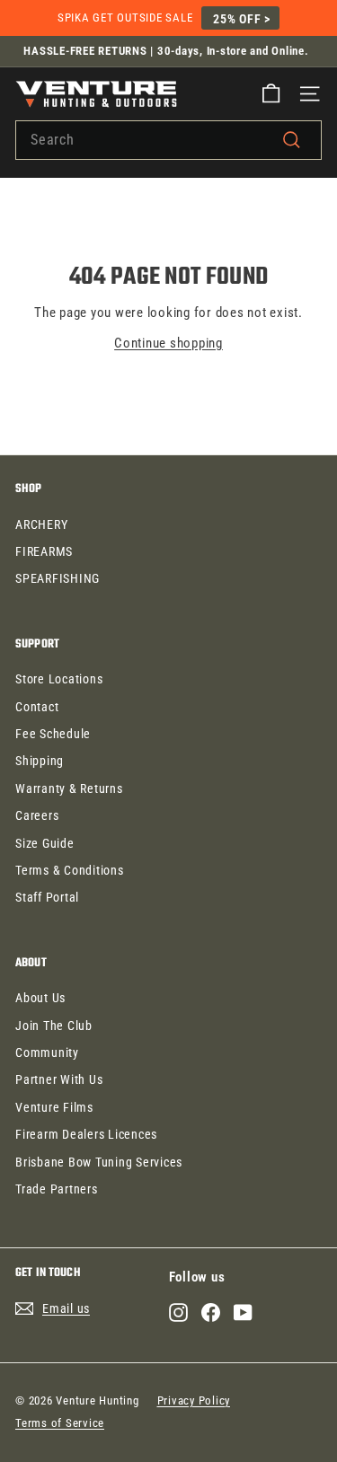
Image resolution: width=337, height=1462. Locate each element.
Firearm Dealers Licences (86, 1134)
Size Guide (45, 843)
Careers (36, 815)
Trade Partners (56, 1189)
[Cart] (271, 93)
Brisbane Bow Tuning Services (98, 1162)
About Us (40, 998)
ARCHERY (41, 524)
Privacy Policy (194, 1400)
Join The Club (54, 1025)
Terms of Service (59, 1423)
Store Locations (58, 679)
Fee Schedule (53, 734)
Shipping (39, 760)
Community (47, 1052)
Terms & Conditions (69, 870)
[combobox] (168, 140)
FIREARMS (44, 551)
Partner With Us (58, 1079)
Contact (36, 707)
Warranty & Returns (69, 788)
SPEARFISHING (57, 578)
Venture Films (54, 1107)
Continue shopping (168, 343)
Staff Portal (47, 897)
